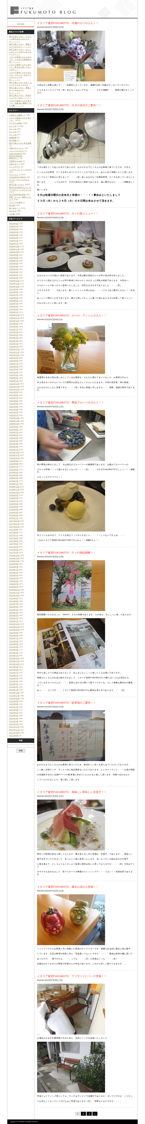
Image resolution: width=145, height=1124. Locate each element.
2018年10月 (14, 493)
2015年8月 (14, 601)
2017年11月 (14, 524)
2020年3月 (14, 444)
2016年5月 (14, 575)
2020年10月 (14, 424)
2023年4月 (14, 338)
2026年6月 (14, 229)
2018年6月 (14, 504)
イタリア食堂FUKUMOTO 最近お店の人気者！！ (68, 886)
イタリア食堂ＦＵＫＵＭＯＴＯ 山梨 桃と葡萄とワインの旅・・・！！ (20, 103)
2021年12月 (14, 384)
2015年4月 (14, 613)
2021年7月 (14, 398)
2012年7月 (14, 707)
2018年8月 (14, 498)
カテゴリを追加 (15, 202)
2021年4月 (14, 407)
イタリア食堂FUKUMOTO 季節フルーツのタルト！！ (70, 402)
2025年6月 (14, 264)
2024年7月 (14, 295)
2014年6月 (14, 641)
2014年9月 (14, 633)
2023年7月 (14, 329)
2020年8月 (14, 430)
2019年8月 (14, 464)
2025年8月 (14, 258)
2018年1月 (14, 518)
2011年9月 (14, 736)
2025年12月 (14, 246)
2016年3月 (14, 581)
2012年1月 (14, 724)
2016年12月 (14, 555)
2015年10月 (14, 595)
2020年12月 (14, 418)
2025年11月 (14, 249)
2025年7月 (14, 261)
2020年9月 (14, 427)
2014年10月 (14, 630)
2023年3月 (14, 341)
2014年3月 (14, 650)
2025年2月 (14, 275)
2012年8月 (14, 704)
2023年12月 (14, 315)
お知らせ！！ (14, 164)
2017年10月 (14, 527)
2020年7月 (14, 432)
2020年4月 (14, 441)
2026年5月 (14, 232)
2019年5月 (14, 472)
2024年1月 (14, 312)
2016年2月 (14, 584)
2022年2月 (14, 378)
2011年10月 (14, 733)
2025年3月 (14, 272)
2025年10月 (14, 252)
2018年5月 (14, 507)
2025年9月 (14, 255)
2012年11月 (14, 696)
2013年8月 (14, 670)
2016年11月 (14, 558)
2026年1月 (14, 244)
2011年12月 (14, 727)
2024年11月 (14, 284)
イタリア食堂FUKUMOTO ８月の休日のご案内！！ (69, 105)
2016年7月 (14, 570)
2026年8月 (14, 224)
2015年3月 (14, 615)
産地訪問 (13, 138)
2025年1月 (14, 278)
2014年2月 (14, 653)
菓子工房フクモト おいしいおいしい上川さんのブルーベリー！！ (20, 52)
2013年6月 (14, 676)
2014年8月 (14, 636)
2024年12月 (14, 281)
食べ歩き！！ (14, 208)
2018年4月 (14, 510)
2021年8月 (14, 395)
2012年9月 (14, 701)
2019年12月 (14, 452)
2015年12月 (14, 590)
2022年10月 (14, 355)
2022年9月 (14, 358)
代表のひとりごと (16, 148)
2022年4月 (14, 372)
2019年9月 (14, 461)
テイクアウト (14, 167)
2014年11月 (14, 627)
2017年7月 (14, 535)
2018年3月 (14, 513)
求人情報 (13, 140)
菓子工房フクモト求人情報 (20, 143)
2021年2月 (14, 412)
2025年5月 (14, 267)
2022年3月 (14, 375)
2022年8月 (14, 361)
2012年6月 (14, 710)
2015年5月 (14, 610)
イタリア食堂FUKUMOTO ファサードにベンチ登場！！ (72, 976)
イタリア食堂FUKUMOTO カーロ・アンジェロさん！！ (72, 315)
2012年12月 (14, 693)
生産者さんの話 (15, 161)
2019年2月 (14, 481)
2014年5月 (14, 644)
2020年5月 (14, 438)
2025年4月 (14, 269)
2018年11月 (14, 490)
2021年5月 (14, 404)
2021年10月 (14, 389)
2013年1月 (14, 690)
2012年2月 (14, 721)
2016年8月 (14, 567)
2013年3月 (14, 684)
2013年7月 (14, 673)
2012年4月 (14, 716)
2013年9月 (14, 667)
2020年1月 (14, 450)
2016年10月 (14, 561)
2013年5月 (14, 678)
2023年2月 (14, 344)
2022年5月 (14, 369)
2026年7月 (14, 226)
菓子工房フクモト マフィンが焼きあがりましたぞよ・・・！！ (20, 39)
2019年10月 (14, 458)
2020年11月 (14, 421)
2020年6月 (14, 435)
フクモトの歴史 (15, 123)
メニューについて (16, 151)
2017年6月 (14, 538)
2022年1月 (14, 381)
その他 (12, 214)
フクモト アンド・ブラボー (20, 170)
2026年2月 (14, 241)
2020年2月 (14, 447)
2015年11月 (14, 593)
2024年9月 (14, 289)
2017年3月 (14, 547)
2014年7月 (14, 638)
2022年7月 (14, 364)
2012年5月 (14, 713)
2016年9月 (14, 564)
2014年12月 (14, 624)
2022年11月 (14, 352)
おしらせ (13, 126)
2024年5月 (14, 301)
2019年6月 (14, 470)
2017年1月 (14, 553)
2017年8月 (14, 532)
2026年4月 (14, 235)
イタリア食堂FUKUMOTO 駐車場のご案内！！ (66, 702)
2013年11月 (14, 661)
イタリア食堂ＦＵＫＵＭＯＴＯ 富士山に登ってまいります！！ (20, 67)
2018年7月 (14, 501)
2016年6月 (14, 573)
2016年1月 (14, 587)
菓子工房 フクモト (16, 185)
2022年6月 (14, 367)
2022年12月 (14, 349)
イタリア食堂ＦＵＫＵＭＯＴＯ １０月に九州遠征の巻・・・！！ (20, 59)
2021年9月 (14, 392)
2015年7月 (14, 604)
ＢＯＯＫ (13, 211)
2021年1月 (14, 415)
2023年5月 (14, 335)
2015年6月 (14, 607)
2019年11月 (14, 455)
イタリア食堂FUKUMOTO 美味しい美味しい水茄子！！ (72, 792)
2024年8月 (14, 292)
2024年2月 (14, 309)
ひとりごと (13, 175)
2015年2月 (14, 618)
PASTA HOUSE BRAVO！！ (15, 157)
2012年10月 (14, 699)
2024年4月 (14, 304)
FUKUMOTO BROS (17, 177)
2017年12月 (14, 521)
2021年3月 (14, 410)
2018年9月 (14, 495)
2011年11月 (14, 730)
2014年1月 (14, 656)
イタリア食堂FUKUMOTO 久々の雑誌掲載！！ (66, 552)
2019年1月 (14, 484)
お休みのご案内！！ (17, 115)
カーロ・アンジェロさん (19, 180)
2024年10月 (14, 287)
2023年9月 (14, 324)
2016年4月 (14, 578)
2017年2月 (14, 550)
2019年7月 (14, 467)
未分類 (12, 205)
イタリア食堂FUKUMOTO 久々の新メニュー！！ (68, 213)
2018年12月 (14, 487)
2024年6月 (14, 298)
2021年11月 (14, 387)
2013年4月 (14, 681)
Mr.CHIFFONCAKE (17, 195)
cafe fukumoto (15, 154)
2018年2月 (14, 515)
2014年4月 (14, 647)
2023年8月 (14, 327)
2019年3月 (14, 478)
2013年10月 (14, 664)
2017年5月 (14, 541)
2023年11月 (14, 318)
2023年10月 (14, 321)
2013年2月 (14, 687)
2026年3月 (14, 238)
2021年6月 (14, 401)
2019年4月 (14, 475)
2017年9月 (14, 530)
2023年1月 (14, 347)
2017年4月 (14, 544)
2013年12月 (14, 658)
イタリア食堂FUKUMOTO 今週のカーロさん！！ (68, 23)
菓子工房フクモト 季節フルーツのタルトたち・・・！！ (20, 90)
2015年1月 (14, 621)
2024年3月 (14, 306)
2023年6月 (14, 332)
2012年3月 (14, 719)
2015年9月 (14, 598)
